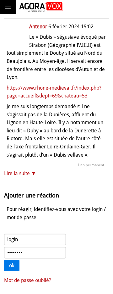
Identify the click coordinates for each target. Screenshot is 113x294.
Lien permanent (91, 165)
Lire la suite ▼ (20, 173)
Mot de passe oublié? (27, 280)
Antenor (38, 27)
